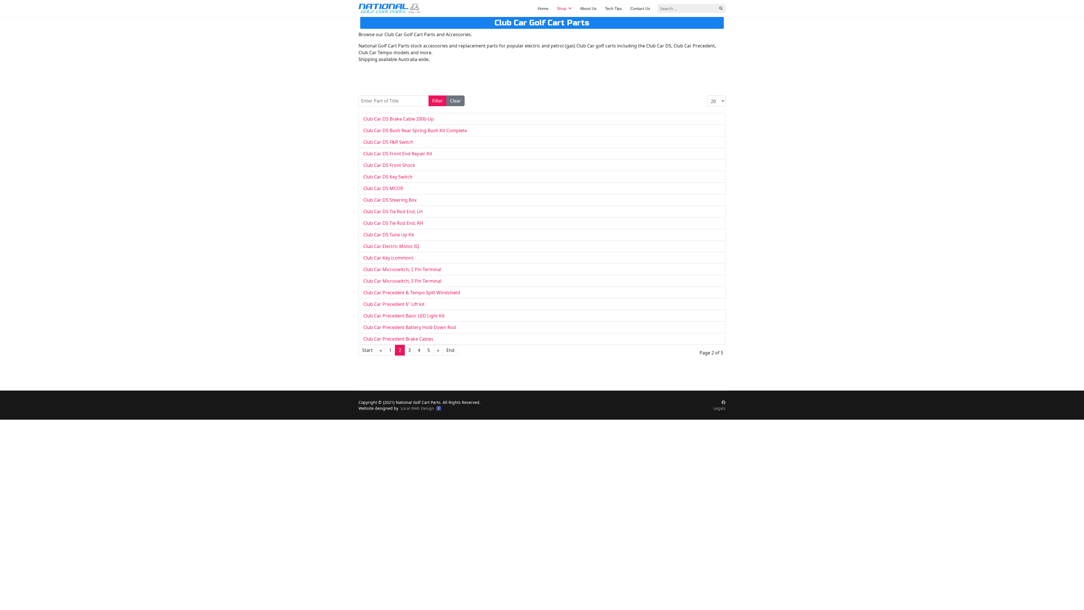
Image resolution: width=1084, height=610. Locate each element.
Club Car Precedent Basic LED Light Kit (404, 316)
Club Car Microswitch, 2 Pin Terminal (402, 269)
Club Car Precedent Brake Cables (398, 339)
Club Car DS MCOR (383, 188)
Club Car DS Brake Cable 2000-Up (398, 119)
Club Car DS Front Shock (389, 165)
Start (367, 350)
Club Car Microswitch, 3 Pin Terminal (402, 281)
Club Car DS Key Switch (387, 177)
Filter (437, 101)
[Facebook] (723, 402)
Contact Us (640, 8)
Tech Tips (613, 8)
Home (543, 8)
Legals (719, 408)
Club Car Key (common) (388, 258)
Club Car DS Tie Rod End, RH (393, 223)
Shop (561, 8)
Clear (455, 101)
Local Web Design (417, 408)
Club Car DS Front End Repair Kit (397, 154)
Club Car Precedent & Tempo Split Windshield (411, 292)
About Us (588, 8)
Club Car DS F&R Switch (388, 142)
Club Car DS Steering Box (390, 200)
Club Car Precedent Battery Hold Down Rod (409, 327)
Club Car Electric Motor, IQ (391, 246)
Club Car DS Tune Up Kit (388, 235)
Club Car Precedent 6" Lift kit (394, 304)
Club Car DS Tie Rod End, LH (393, 211)
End (450, 350)
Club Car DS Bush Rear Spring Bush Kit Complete (415, 130)
